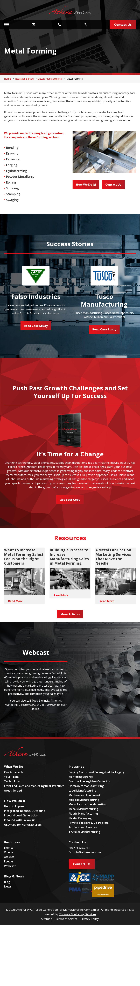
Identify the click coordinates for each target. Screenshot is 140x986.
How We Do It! (86, 184)
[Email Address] (33, 24)
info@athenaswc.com (87, 852)
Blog (7, 882)
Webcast (10, 866)
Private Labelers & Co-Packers (89, 823)
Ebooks (8, 861)
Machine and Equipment (84, 795)
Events (8, 848)
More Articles (70, 614)
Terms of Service (66, 919)
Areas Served (13, 790)
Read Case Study (36, 326)
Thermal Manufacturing (84, 832)
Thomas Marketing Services (77, 914)
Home (7, 78)
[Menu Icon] (6, 24)
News (7, 886)
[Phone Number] (59, 24)
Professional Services (83, 827)
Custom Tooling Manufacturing (89, 781)
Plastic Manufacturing (83, 813)
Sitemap (46, 919)
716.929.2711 (81, 848)
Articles (9, 857)
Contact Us (113, 184)
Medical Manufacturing (84, 800)
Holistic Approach (15, 806)
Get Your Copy (70, 500)
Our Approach (13, 772)
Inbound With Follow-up (20, 820)
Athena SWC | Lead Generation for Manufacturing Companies (58, 910)
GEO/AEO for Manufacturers (23, 824)
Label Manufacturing (82, 790)
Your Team (11, 777)
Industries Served (24, 78)
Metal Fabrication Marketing (87, 804)
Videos (8, 852)
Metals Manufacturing (49, 78)
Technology (12, 781)
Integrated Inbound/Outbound (24, 811)
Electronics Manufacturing (86, 786)
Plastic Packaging (80, 818)
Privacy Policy (89, 919)
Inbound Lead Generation (21, 815)
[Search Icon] (85, 24)
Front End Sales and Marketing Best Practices (34, 786)
